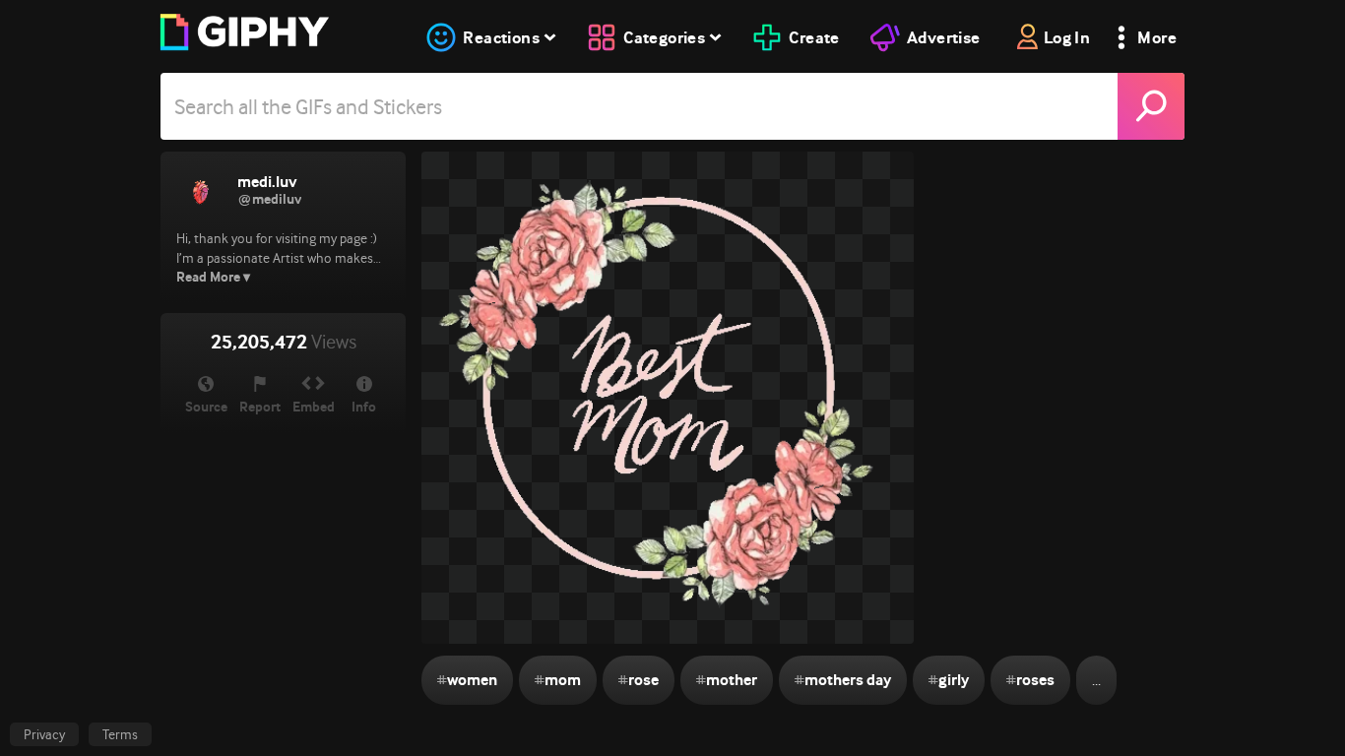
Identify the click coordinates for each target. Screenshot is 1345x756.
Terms (120, 734)
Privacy (44, 734)
